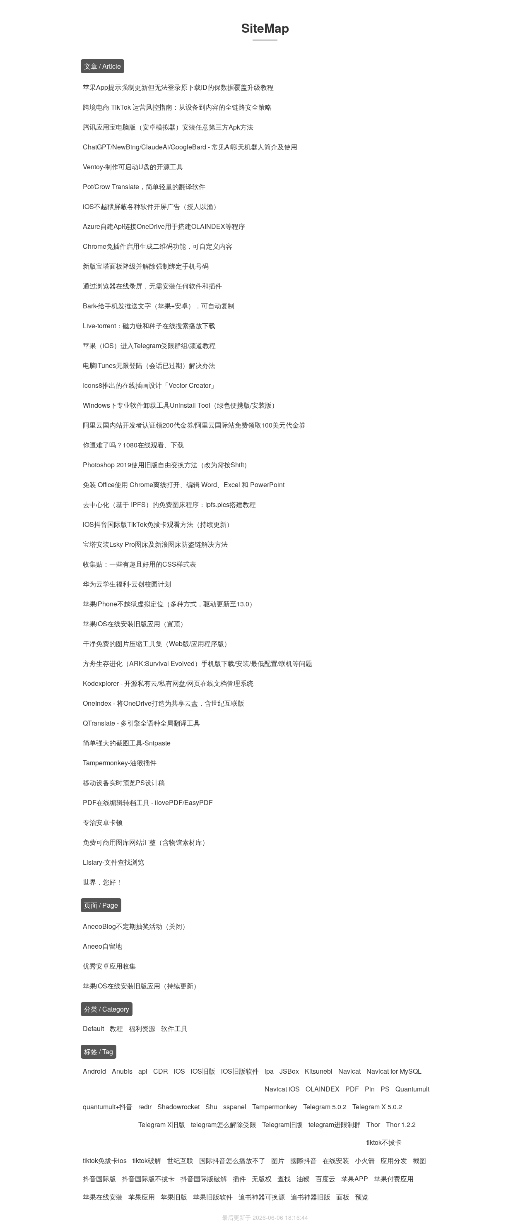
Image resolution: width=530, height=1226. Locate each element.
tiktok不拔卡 (384, 1142)
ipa (269, 1071)
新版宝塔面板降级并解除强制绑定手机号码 (146, 266)
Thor (373, 1124)
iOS (179, 1071)
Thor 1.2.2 (401, 1124)
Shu (211, 1106)
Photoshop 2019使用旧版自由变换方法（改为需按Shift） (167, 464)
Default (93, 1028)
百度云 (325, 1178)
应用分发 (394, 1160)
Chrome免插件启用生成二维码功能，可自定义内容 (157, 246)
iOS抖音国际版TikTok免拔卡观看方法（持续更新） (158, 524)
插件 (239, 1178)
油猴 (303, 1178)
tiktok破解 (146, 1160)
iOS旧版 (203, 1071)
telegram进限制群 (334, 1124)
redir (145, 1106)
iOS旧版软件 (240, 1071)
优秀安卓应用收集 (109, 966)
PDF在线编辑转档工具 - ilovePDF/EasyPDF (148, 802)
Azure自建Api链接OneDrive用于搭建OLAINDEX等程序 (164, 226)
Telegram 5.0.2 (325, 1106)
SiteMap (265, 27)
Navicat (349, 1071)
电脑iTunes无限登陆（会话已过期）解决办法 (149, 365)
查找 (284, 1178)
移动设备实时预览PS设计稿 (124, 782)
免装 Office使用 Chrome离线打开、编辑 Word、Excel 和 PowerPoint (183, 484)
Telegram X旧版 (161, 1124)
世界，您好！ (103, 882)
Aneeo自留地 (102, 946)
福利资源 (142, 1028)
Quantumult (412, 1089)
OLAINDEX (323, 1089)
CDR (160, 1071)
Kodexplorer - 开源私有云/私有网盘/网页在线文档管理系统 (168, 683)
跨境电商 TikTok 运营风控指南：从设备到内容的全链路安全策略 (177, 107)
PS (385, 1089)
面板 (342, 1197)
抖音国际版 (99, 1178)
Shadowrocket (178, 1106)
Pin (370, 1089)
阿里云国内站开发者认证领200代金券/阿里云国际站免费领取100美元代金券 (194, 425)
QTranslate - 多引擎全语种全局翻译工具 (141, 723)
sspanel (234, 1106)
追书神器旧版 (310, 1197)
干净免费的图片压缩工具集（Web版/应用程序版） (157, 643)
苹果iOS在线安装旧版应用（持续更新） (141, 985)
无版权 (262, 1178)
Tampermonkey (274, 1106)
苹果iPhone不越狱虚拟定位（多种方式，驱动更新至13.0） (169, 603)
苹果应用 (141, 1197)
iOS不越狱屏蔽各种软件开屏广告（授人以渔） (151, 206)
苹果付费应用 (394, 1178)
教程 (116, 1028)
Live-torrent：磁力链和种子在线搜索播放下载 (149, 325)
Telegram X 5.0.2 (377, 1106)
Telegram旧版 (282, 1124)
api (142, 1071)
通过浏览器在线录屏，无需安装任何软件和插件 (152, 286)
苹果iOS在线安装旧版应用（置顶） (135, 623)
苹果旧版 (174, 1197)
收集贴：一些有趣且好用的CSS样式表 (139, 564)
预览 (362, 1197)
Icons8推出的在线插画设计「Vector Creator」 (150, 385)
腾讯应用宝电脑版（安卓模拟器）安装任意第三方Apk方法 (168, 127)
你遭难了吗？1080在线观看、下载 (133, 445)
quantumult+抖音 (107, 1106)
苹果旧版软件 (213, 1197)
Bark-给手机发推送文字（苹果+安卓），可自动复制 (158, 305)
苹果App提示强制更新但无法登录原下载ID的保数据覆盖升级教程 (178, 87)
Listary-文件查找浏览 (113, 862)
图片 (277, 1160)
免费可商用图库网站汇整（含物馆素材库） (146, 842)
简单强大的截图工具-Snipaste (127, 743)
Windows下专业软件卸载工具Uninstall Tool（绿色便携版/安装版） (180, 405)
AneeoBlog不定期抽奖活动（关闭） (136, 926)
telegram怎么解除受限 (223, 1124)
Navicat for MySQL (394, 1071)
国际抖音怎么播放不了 (232, 1160)
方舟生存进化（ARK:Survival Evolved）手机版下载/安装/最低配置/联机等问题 (197, 663)
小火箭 (365, 1160)
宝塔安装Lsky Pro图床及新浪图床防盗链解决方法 (155, 544)
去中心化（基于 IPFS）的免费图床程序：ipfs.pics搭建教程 (169, 504)
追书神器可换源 (261, 1197)
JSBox (289, 1071)
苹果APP (354, 1178)
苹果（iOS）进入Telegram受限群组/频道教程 (149, 345)
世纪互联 (180, 1160)
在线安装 (336, 1160)
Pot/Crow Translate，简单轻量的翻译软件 (144, 186)
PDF (352, 1089)
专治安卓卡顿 (103, 822)
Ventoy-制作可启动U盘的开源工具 (133, 166)
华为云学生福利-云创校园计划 (127, 584)
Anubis (122, 1071)
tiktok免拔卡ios (105, 1160)
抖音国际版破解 (204, 1178)
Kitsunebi (318, 1071)
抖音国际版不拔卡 (148, 1178)
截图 (419, 1160)
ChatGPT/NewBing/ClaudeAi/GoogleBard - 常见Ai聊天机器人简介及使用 (190, 146)
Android (94, 1071)
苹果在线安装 (103, 1197)
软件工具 (174, 1028)
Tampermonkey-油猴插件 (120, 762)
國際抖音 (303, 1160)
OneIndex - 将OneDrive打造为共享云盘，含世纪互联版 (163, 703)
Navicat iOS (282, 1089)
